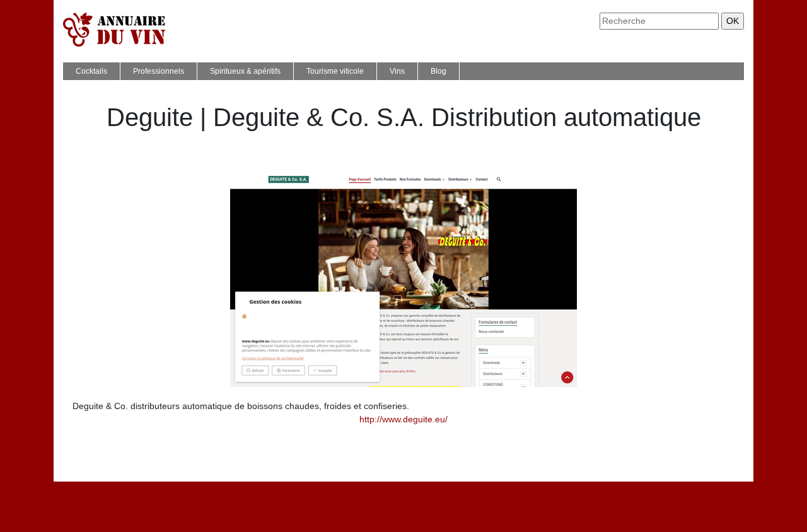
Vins (397, 71)
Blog (438, 71)
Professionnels (158, 71)
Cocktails (91, 71)
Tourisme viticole (335, 71)
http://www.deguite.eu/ (403, 419)
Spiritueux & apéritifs (245, 71)
